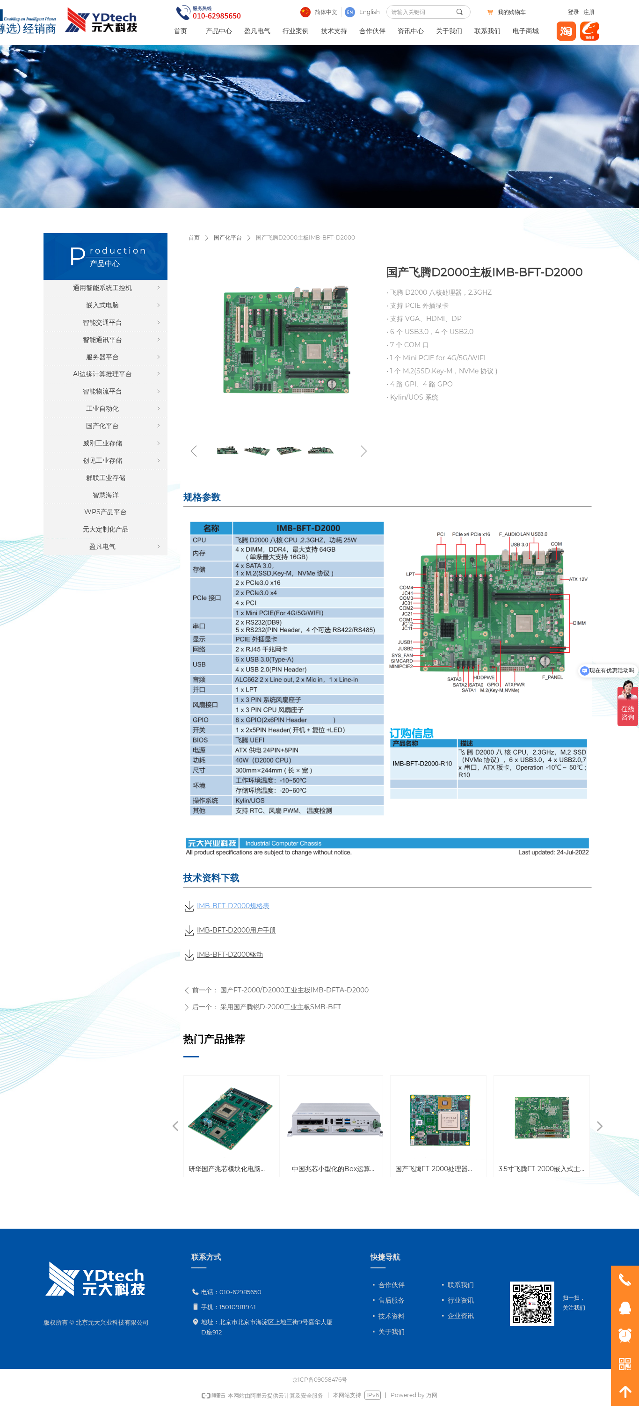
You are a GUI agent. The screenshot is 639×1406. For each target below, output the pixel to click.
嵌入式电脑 (124, 305)
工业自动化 (124, 408)
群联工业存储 (105, 478)
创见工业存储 (122, 460)
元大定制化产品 (106, 529)
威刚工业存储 (122, 443)
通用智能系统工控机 (117, 288)
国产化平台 (228, 237)
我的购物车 (512, 12)
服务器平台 (124, 357)
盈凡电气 (125, 546)
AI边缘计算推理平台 (117, 374)
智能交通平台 (122, 322)
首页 (194, 237)
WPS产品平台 (105, 512)
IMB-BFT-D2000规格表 (233, 906)
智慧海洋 (106, 495)
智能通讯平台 (122, 339)
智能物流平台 (122, 391)
